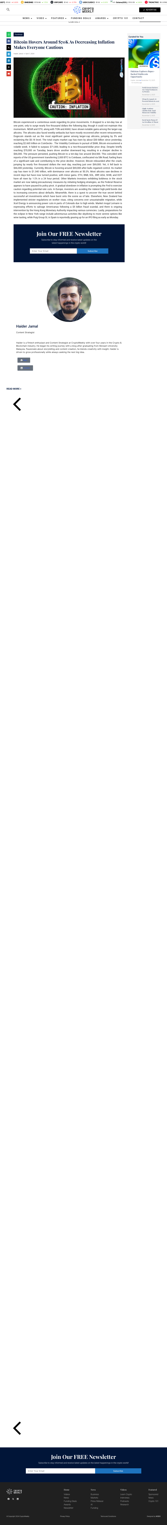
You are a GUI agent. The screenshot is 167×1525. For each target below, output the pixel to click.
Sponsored (153, 1494)
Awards (67, 1504)
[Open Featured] (66, 18)
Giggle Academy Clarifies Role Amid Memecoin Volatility (149, 110)
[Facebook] (8, 1499)
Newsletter (68, 1508)
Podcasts (124, 1501)
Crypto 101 (153, 1501)
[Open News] (31, 18)
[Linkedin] (18, 1499)
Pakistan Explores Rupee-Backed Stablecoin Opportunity (143, 74)
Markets (94, 1498)
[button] (9, 34)
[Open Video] (46, 18)
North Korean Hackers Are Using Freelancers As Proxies (150, 89)
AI (92, 1504)
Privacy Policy (65, 1516)
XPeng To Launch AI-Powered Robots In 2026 (150, 100)
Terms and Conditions (108, 1516)
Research (124, 1504)
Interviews (124, 1498)
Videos (67, 1494)
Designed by (153, 1516)
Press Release (97, 1501)
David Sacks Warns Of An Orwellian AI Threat (150, 121)
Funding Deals (70, 1501)
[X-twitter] (13, 1499)
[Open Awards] (108, 18)
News (66, 1498)
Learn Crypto (126, 1494)
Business (95, 1494)
